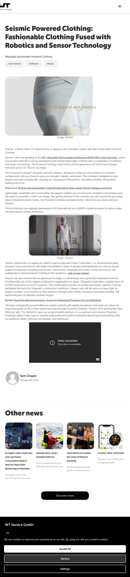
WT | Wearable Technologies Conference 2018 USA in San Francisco (79, 157)
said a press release (78, 273)
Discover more (65, 495)
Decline (65, 558)
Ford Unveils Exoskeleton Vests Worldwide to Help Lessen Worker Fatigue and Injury (65, 188)
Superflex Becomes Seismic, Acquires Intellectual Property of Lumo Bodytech (57, 300)
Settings (65, 568)
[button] (120, 6)
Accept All (65, 548)
